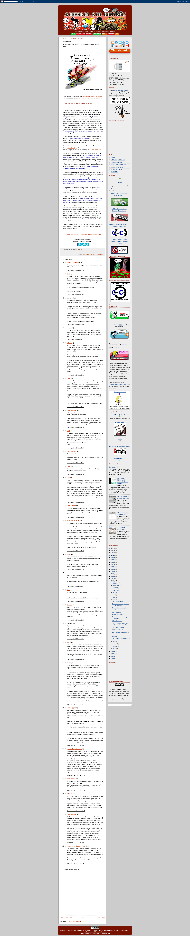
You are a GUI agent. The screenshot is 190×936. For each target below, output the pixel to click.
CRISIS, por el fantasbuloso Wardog (119, 446)
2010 (112, 581)
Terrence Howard (96, 149)
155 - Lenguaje (116, 612)
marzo (115, 644)
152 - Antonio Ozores (118, 627)
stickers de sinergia (121, 90)
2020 (112, 557)
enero (114, 648)
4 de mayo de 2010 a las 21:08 (75, 569)
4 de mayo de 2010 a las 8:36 (75, 270)
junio (114, 597)
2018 (112, 562)
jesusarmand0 (71, 778)
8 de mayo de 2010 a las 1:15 (75, 659)
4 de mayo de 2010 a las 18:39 (75, 551)
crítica (87, 254)
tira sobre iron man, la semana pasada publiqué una (89, 98)
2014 (112, 571)
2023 (112, 550)
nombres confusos (117, 629)
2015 (112, 569)
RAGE (68, 378)
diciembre (116, 583)
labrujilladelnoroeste (73, 520)
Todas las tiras (113, 467)
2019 (112, 560)
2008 (112, 654)
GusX (68, 274)
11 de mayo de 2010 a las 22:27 (76, 775)
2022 (112, 552)
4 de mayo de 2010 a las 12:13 (75, 463)
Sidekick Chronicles (119, 458)
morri (68, 663)
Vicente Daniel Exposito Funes (76, 846)
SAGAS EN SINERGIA (117, 167)
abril (114, 641)
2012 (112, 576)
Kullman (69, 343)
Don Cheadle (71, 148)
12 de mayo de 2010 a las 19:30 (76, 790)
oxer (68, 642)
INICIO (113, 157)
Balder (69, 477)
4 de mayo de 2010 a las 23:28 (75, 586)
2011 (112, 578)
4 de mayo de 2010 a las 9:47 (75, 294)
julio (114, 595)
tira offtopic (100, 254)
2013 (112, 574)
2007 (112, 656)
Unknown (69, 794)
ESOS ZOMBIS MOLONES (119, 164)
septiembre (116, 590)
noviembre (116, 585)
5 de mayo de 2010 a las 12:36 (75, 620)
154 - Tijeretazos (117, 621)
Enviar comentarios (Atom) (75, 921)
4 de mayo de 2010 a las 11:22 (75, 339)
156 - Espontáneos (117, 601)
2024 (112, 548)
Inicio (84, 918)
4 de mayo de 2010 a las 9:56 (75, 324)
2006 (112, 658)
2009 (112, 651)
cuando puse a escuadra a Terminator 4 (92, 96)
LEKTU (120, 182)
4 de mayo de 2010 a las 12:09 (75, 448)
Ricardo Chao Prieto (73, 262)
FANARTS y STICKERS (118, 160)
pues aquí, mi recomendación (119, 188)
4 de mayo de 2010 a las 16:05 (75, 502)
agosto (115, 592)
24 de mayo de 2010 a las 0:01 (75, 842)
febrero (115, 646)
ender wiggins (77, 930)
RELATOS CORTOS (117, 169)
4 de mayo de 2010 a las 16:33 (75, 517)
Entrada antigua (100, 918)
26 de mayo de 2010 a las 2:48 (75, 863)
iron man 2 (93, 254)
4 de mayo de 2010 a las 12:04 (75, 427)
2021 (112, 555)
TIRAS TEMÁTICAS (117, 162)
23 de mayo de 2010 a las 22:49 (76, 811)
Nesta (68, 590)
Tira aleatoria (119, 50)
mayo (114, 599)
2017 (112, 564)
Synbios (69, 328)
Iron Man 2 (67, 41)
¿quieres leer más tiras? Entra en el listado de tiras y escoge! (83, 234)
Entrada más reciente (66, 918)
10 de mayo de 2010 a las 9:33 (75, 745)
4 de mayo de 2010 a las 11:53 (75, 407)
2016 (112, 567)
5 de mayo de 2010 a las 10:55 (75, 601)
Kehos (68, 554)
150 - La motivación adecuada (121, 638)
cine (84, 254)
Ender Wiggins (71, 410)
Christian (69, 605)
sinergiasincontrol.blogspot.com (101, 933)
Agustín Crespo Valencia (74, 749)
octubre (115, 587)
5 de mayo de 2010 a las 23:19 (75, 639)
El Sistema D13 (119, 422)
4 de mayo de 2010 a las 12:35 (75, 474)
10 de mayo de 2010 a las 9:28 (75, 704)
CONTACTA (114, 172)
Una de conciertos (117, 614)
